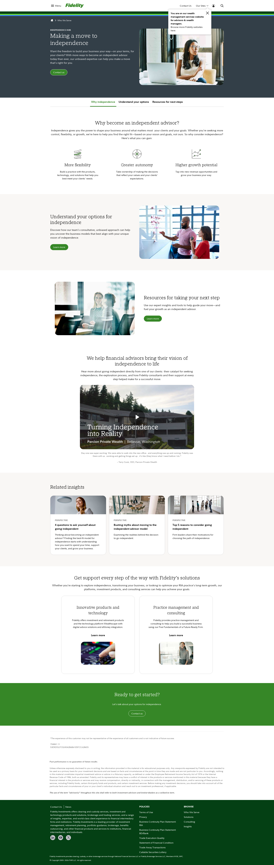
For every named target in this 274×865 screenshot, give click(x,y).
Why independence (103, 101)
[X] (68, 837)
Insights (188, 826)
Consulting (189, 821)
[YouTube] (60, 837)
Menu (58, 5)
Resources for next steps (167, 101)
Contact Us (185, 5)
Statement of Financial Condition (156, 842)
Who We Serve (64, 20)
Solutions (188, 817)
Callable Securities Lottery (152, 852)
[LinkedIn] (52, 837)
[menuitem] (56, 5)
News (68, 806)
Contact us (58, 72)
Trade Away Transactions (152, 847)
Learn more (59, 247)
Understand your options (134, 101)
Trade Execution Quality (151, 838)
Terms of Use (146, 812)
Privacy (143, 817)
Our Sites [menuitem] (201, 5)
